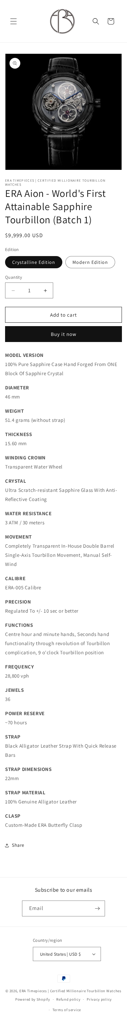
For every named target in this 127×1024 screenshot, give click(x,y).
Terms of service (66, 1009)
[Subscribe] (97, 908)
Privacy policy (99, 999)
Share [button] (18, 845)
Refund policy (68, 999)
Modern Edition (90, 262)
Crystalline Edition (33, 262)
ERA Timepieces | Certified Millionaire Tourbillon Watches (70, 990)
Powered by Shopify (32, 999)
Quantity (13, 277)
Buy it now (64, 334)
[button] (13, 21)
